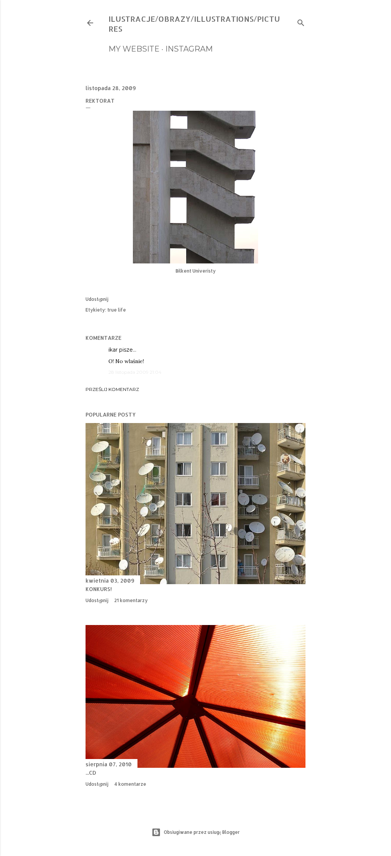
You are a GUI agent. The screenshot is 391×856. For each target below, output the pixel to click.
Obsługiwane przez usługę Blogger (202, 832)
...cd (91, 772)
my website (134, 48)
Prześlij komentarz (112, 389)
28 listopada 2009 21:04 (135, 372)
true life (116, 310)
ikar (113, 349)
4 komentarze (130, 784)
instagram (189, 48)
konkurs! (99, 589)
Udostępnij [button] (97, 299)
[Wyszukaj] (300, 21)
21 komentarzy (131, 600)
